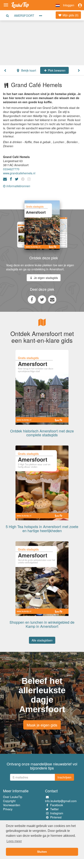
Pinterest (56, 817)
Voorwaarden (11, 805)
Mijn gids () (70, 15)
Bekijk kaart (28, 70)
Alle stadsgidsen (42, 640)
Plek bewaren (56, 70)
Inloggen (68, 5)
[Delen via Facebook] (32, 299)
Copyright (9, 801)
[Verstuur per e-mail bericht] (52, 299)
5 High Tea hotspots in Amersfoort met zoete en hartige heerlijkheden (42, 528)
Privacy (7, 809)
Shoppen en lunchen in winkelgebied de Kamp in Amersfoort (42, 624)
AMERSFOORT (24, 15)
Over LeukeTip (12, 797)
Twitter (54, 809)
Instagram (56, 813)
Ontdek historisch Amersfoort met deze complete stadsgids (42, 433)
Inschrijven (64, 777)
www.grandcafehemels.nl (19, 173)
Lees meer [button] (14, 841)
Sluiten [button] (42, 851)
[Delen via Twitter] (42, 299)
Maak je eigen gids (42, 724)
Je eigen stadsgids (45, 278)
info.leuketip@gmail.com (61, 801)
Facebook (56, 805)
